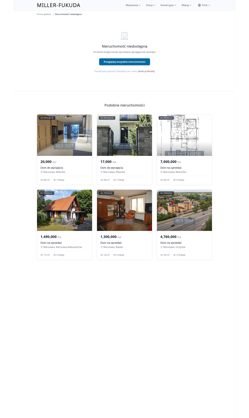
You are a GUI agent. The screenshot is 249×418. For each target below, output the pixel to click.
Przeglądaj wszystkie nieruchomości (124, 61)
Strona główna (44, 14)
